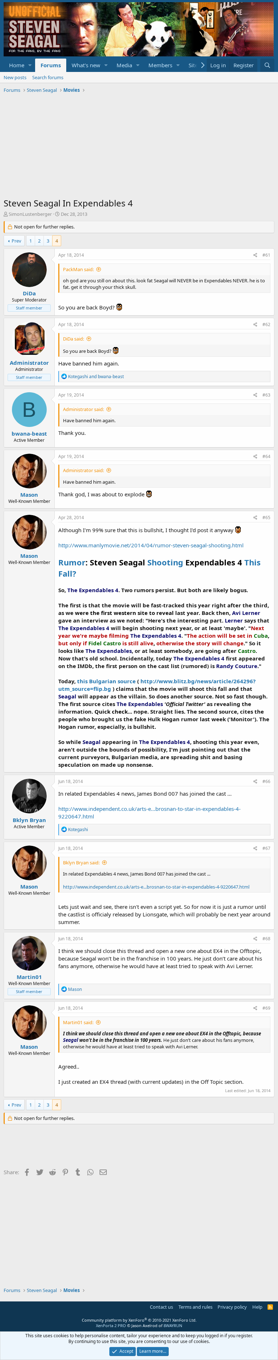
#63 (266, 395)
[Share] (255, 255)
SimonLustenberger (30, 214)
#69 (266, 1008)
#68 (266, 939)
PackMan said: (78, 269)
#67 (266, 848)
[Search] (267, 65)
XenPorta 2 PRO (111, 1325)
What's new (86, 65)
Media (124, 65)
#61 (266, 255)
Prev (16, 241)
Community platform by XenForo (139, 1320)
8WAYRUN (173, 1325)
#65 (266, 517)
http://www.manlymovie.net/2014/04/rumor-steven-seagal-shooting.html (151, 545)
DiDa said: (73, 338)
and (96, 376)
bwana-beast (29, 433)
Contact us (161, 1307)
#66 (266, 781)
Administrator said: (83, 409)
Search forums (47, 77)
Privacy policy (232, 1307)
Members (160, 65)
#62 (266, 324)
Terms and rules (195, 1307)
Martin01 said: (78, 1022)
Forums (51, 65)
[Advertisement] (139, 146)
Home (16, 65)
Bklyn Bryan (29, 820)
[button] (30, 65)
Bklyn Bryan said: (81, 862)
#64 (266, 456)
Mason (29, 494)
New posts (15, 77)
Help (257, 1307)
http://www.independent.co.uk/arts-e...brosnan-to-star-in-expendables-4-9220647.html (156, 887)
